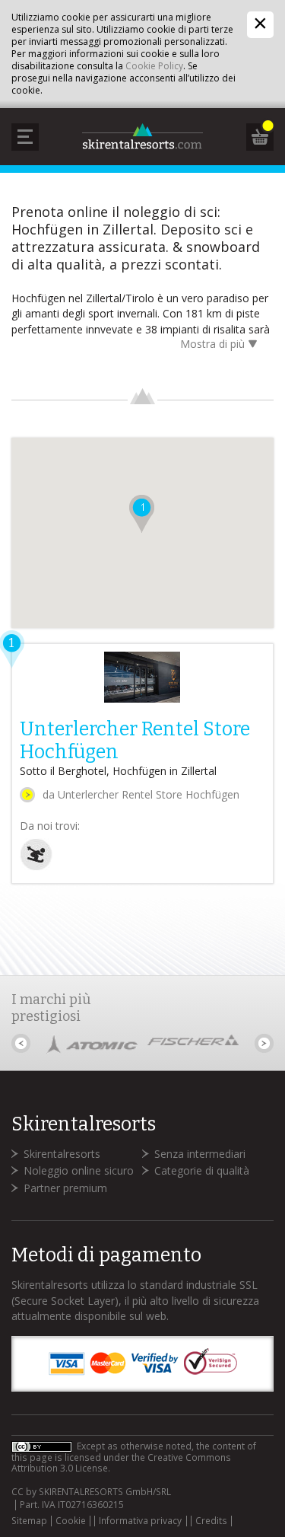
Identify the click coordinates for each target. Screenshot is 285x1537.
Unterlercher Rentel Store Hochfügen (135, 741)
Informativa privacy (140, 1521)
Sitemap (29, 1521)
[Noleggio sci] (36, 866)
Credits (211, 1521)
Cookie (70, 1521)
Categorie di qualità (201, 1170)
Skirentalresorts (62, 1153)
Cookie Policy (154, 65)
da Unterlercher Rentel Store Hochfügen (141, 794)
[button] (141, 514)
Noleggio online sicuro (79, 1170)
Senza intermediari (199, 1153)
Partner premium (65, 1188)
